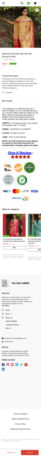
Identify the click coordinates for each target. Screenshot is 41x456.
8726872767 (8, 341)
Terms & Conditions (16, 441)
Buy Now (30, 452)
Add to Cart (11, 452)
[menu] (3, 3)
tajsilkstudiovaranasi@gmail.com (15, 338)
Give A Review (20, 153)
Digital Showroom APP (25, 439)
